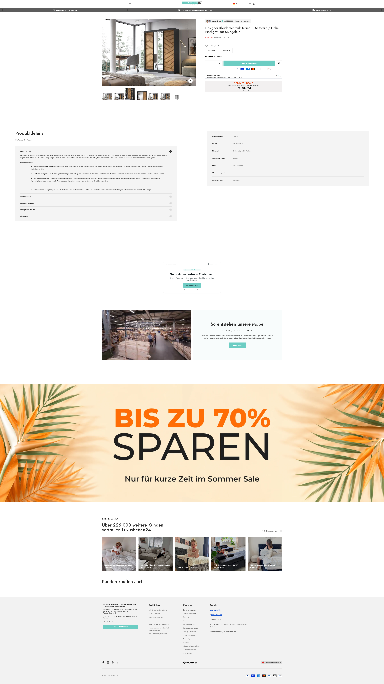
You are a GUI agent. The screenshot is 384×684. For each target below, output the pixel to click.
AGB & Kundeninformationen (158, 610)
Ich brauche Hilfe (215, 610)
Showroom (186, 621)
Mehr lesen (237, 345)
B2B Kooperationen (189, 649)
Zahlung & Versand (189, 613)
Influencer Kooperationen (191, 646)
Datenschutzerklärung (156, 617)
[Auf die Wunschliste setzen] (279, 63)
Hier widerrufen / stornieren (158, 634)
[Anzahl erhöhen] (219, 63)
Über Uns (186, 617)
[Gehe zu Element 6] (165, 97)
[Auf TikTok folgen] (117, 662)
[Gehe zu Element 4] (142, 96)
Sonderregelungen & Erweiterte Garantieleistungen (159, 629)
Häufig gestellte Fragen (23, 140)
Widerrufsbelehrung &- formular (159, 624)
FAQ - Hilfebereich (189, 624)
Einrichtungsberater (189, 610)
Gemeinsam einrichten (190, 628)
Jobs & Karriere (188, 653)
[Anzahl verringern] (208, 63)
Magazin (186, 642)
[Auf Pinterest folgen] (113, 662)
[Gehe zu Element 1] (107, 97)
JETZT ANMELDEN (120, 626)
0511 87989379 (216, 615)
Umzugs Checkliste (189, 631)
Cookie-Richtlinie (154, 613)
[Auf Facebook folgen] (103, 662)
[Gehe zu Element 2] (119, 97)
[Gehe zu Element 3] (130, 94)
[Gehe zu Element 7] (177, 98)
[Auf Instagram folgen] (108, 662)
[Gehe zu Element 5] (153, 97)
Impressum (152, 621)
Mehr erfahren (238, 77)
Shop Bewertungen (189, 635)
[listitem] (120, 605)
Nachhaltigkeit (187, 639)
